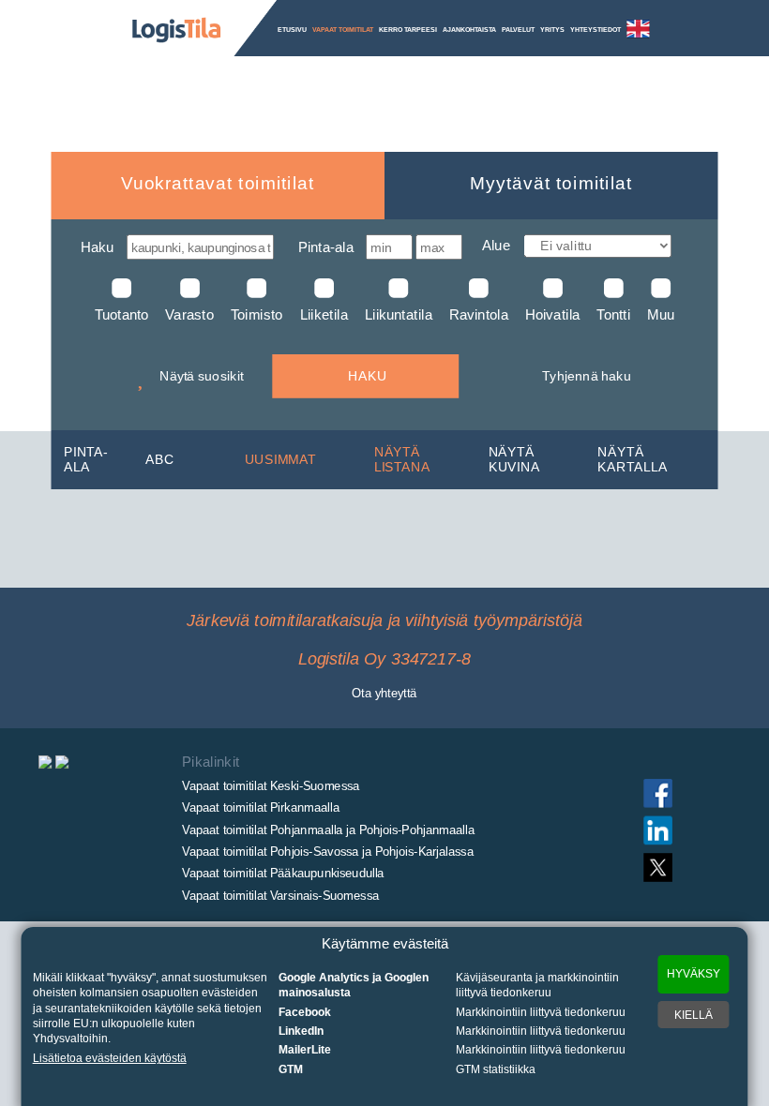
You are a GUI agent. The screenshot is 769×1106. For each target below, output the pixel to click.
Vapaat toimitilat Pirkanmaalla (260, 807)
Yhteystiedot (595, 29)
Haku (97, 247)
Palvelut (518, 29)
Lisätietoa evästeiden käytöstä (110, 1058)
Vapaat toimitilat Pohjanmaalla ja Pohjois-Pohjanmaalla (328, 829)
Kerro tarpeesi (408, 29)
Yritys (552, 29)
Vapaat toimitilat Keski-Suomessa (270, 785)
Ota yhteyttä (384, 692)
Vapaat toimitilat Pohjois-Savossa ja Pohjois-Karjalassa (328, 851)
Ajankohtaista (469, 29)
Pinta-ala (326, 247)
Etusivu (292, 29)
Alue (496, 246)
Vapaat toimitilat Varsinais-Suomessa (280, 895)
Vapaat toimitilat (342, 29)
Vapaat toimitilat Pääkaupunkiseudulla (283, 873)
